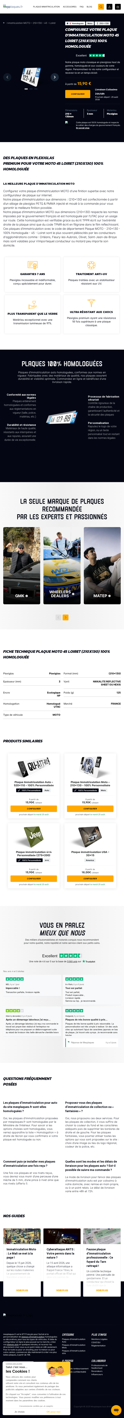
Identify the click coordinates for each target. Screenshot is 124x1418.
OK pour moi (53, 1411)
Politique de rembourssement (75, 1368)
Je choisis (20, 1411)
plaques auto (13, 1344)
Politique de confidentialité (74, 1372)
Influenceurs (97, 1374)
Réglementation (98, 1345)
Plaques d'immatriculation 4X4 (73, 1352)
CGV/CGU (95, 1342)
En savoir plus (82, 128)
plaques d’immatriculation (33, 1337)
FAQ (64, 1365)
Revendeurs (96, 1371)
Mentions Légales (99, 1339)
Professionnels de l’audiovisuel (99, 1366)
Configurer (78, 94)
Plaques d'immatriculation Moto (73, 1346)
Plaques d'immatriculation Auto (73, 1340)
